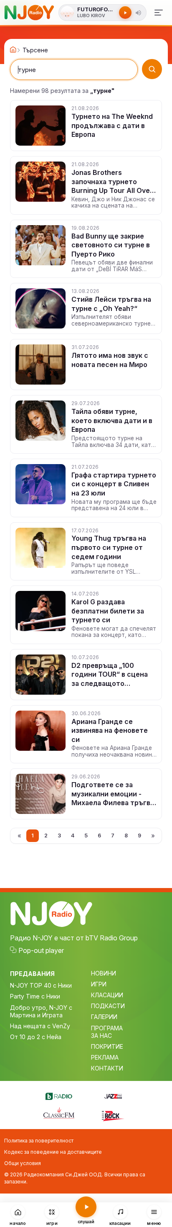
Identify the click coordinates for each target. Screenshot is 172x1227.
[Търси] (152, 69)
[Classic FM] (59, 1113)
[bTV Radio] (59, 1095)
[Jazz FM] (113, 1095)
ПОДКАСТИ (108, 1005)
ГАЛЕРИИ (104, 1016)
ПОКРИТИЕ (107, 1046)
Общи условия (22, 1163)
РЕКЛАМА (105, 1057)
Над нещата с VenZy (40, 1025)
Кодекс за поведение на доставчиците (53, 1152)
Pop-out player (41, 950)
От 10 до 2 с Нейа (35, 1036)
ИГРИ (98, 984)
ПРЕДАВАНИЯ (32, 973)
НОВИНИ (103, 973)
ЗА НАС (101, 1035)
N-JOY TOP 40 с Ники (41, 985)
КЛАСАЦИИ (107, 995)
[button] (138, 12)
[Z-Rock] (113, 1115)
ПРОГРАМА (107, 1028)
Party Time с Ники (35, 996)
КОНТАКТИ (107, 1068)
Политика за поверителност (38, 1140)
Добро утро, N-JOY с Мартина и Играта (41, 1011)
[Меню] (159, 12)
